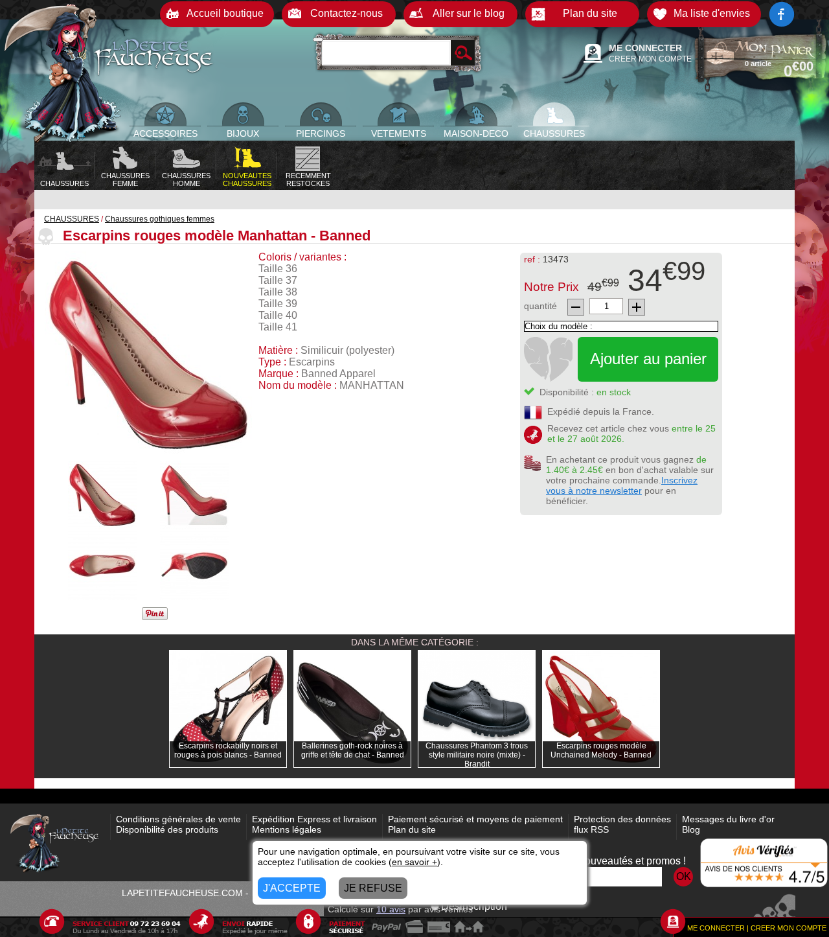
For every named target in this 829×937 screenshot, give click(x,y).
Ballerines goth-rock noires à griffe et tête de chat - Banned (352, 750)
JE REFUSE (373, 888)
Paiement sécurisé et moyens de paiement (475, 819)
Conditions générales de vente (178, 819)
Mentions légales (286, 829)
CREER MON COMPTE (650, 59)
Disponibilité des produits (167, 829)
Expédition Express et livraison (314, 819)
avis (390, 909)
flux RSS (591, 829)
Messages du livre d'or (728, 819)
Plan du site (412, 829)
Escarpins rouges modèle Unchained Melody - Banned (601, 750)
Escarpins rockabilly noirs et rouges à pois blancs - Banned (228, 750)
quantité (540, 306)
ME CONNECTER (645, 48)
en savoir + (414, 862)
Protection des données (622, 819)
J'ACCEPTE (292, 888)
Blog (691, 829)
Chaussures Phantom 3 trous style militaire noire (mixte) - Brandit (477, 755)
